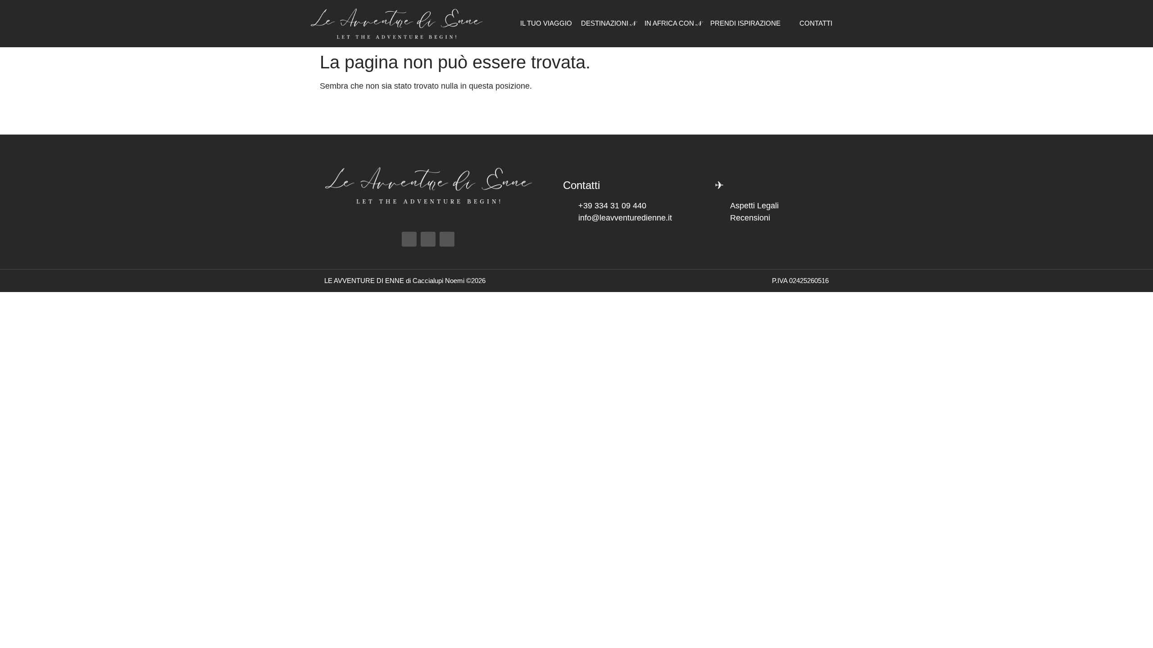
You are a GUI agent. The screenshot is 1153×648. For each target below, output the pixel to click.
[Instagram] (409, 239)
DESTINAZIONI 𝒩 (608, 23)
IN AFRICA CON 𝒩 (673, 23)
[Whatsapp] (447, 239)
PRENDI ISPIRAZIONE (745, 23)
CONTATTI (815, 23)
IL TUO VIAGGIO (546, 23)
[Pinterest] (428, 239)
